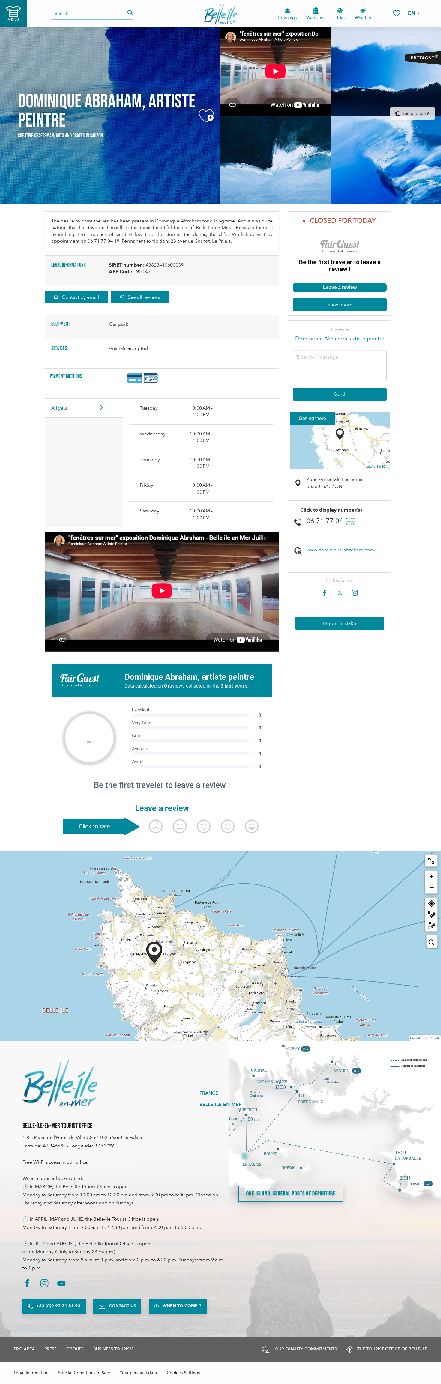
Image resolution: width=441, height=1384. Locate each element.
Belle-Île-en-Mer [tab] (221, 1104)
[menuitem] (220, 13)
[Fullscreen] (431, 860)
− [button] (432, 887)
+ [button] (432, 876)
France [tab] (209, 1093)
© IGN (383, 466)
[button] (413, 13)
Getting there (312, 418)
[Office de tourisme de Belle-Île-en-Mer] (60, 1083)
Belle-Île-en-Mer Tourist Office (57, 1126)
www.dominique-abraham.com (340, 550)
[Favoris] (396, 13)
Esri (425, 1038)
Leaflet (371, 466)
